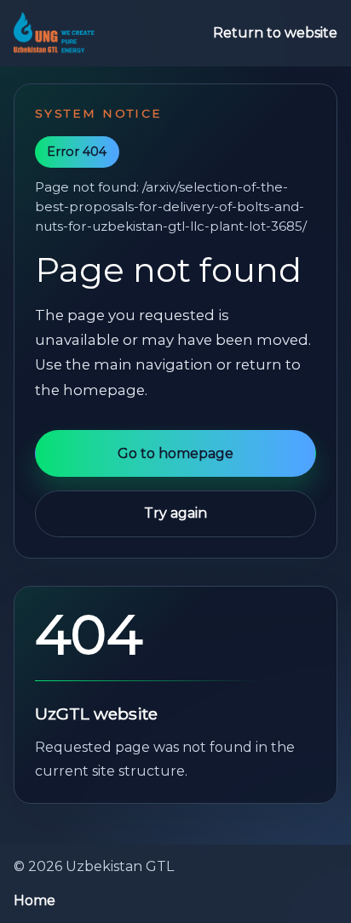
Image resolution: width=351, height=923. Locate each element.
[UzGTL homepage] (54, 33)
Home (34, 900)
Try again (175, 513)
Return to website (275, 33)
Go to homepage (175, 453)
